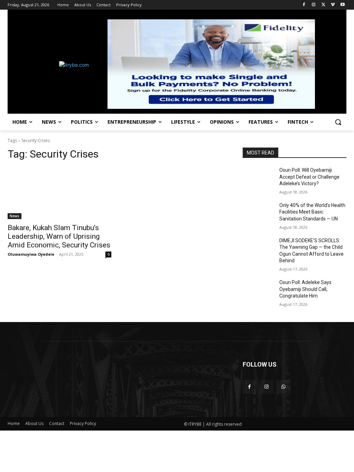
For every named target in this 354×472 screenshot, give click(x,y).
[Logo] (48, 64)
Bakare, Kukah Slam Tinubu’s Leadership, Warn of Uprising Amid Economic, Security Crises (59, 236)
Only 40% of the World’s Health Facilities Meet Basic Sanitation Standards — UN (312, 211)
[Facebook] (304, 5)
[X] (323, 5)
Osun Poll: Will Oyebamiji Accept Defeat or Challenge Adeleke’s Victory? (309, 176)
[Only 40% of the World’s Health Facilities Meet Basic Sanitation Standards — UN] (258, 213)
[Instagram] (314, 5)
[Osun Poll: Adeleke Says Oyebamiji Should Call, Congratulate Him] (258, 290)
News (14, 216)
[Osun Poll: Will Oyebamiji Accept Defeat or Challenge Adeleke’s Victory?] (258, 178)
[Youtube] (342, 5)
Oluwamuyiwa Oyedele (31, 254)
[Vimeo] (333, 5)
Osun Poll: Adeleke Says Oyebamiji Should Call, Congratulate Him (305, 289)
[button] (338, 122)
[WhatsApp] (283, 387)
